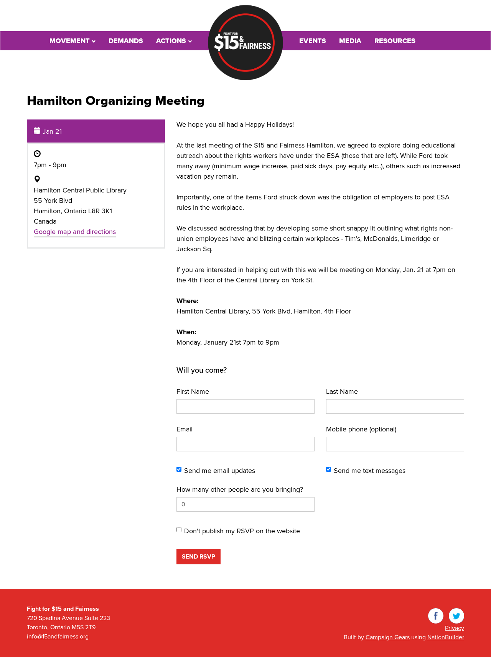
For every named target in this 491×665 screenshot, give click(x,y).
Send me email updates (219, 470)
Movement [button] (70, 40)
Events (312, 40)
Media (350, 40)
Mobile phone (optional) (361, 429)
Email (184, 429)
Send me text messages (369, 470)
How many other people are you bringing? (239, 489)
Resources (394, 40)
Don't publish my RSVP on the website (242, 531)
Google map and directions (75, 231)
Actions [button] (172, 40)
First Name (192, 391)
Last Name (342, 391)
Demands (126, 40)
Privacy (454, 628)
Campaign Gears (388, 637)
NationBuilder (445, 637)
